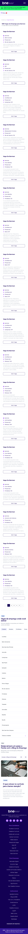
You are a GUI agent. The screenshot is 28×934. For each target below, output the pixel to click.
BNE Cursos (14, 913)
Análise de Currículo (14, 834)
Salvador (4, 668)
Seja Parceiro (14, 883)
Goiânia (4, 673)
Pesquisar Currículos (14, 875)
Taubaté (4, 704)
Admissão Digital (14, 861)
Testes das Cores (14, 850)
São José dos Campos (8, 730)
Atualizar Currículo (14, 828)
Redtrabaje (14, 919)
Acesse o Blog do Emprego (9, 757)
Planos (14, 878)
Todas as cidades (6, 735)
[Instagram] (14, 820)
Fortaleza (4, 694)
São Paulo (4, 662)
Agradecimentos (14, 894)
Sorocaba (4, 709)
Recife (3, 720)
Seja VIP (14, 848)
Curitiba (4, 636)
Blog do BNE (14, 897)
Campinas (4, 657)
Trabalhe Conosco (14, 908)
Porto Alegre (5, 683)
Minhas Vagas (14, 872)
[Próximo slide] (25, 757)
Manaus (4, 699)
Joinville (4, 652)
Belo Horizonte (6, 642)
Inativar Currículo (14, 837)
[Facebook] (10, 820)
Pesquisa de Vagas (14, 842)
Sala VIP (14, 845)
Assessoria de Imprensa (13, 923)
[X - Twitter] (17, 820)
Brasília (4, 714)
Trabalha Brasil (14, 916)
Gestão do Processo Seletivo (14, 869)
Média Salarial (14, 839)
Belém (4, 678)
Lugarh (14, 910)
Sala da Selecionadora (14, 880)
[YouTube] (21, 820)
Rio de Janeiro (6, 688)
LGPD (14, 905)
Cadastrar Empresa (14, 867)
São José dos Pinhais (7, 647)
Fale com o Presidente (14, 899)
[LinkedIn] (7, 820)
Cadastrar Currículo (14, 831)
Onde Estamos (14, 902)
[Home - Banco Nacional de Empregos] (8, 3)
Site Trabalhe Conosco (14, 886)
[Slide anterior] (21, 757)
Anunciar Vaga (14, 864)
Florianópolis (5, 725)
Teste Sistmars (14, 853)
